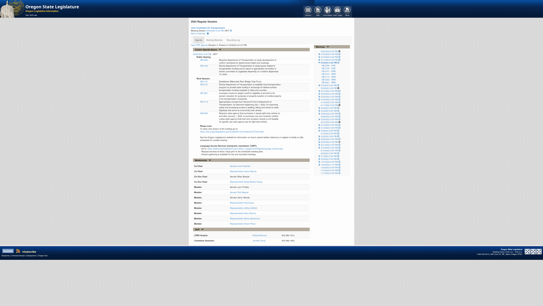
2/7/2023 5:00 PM (329, 156)
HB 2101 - (329, 71)
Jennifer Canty (259, 240)
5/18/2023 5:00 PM (329, 54)
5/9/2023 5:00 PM (329, 62)
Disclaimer (5, 255)
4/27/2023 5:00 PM (329, 91)
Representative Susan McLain (243, 171)
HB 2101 (204, 84)
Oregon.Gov (43, 255)
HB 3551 (204, 93)
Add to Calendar (198, 33)
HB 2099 (204, 60)
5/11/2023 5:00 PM (329, 59)
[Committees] (328, 11)
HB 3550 (204, 113)
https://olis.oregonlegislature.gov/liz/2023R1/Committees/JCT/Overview (232, 131)
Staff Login (33, 15)
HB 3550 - (329, 79)
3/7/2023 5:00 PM (329, 133)
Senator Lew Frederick (240, 166)
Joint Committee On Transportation (208, 27)
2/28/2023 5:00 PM (329, 139)
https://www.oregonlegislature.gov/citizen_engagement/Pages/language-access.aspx (245, 148)
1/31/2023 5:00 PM (329, 161)
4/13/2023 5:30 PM (329, 102)
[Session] (308, 11)
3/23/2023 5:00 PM (329, 119)
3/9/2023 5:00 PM (329, 130)
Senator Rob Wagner (239, 192)
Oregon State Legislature (52, 6)
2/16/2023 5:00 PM (329, 147)
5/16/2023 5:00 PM (329, 57)
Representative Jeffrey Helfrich (243, 208)
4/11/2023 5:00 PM (329, 105)
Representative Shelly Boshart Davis (246, 181)
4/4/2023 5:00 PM (329, 110)
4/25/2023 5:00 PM (329, 93)
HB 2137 (204, 81)
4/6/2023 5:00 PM (329, 108)
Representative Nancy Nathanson (245, 218)
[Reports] (347, 11)
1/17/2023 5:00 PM (329, 173)
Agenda (198, 40)
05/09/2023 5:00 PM (214, 30)
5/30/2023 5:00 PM (329, 51)
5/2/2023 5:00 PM (329, 88)
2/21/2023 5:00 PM (329, 144)
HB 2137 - (329, 74)
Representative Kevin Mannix (243, 213)
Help (27, 15)
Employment (31, 255)
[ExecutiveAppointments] (337, 11)
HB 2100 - (328, 68)
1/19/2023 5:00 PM (329, 170)
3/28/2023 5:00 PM (329, 116)
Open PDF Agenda (199, 45)
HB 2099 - (328, 65)
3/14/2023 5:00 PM (329, 127)
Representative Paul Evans (242, 202)
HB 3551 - (329, 82)
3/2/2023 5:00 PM (329, 136)
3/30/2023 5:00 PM (329, 113)
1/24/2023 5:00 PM (329, 167)
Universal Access (18, 255)
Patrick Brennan (260, 235)
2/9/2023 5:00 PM (329, 153)
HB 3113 (204, 101)
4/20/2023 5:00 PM (329, 96)
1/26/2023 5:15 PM (329, 164)
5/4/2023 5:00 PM (329, 85)
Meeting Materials (214, 40)
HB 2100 (204, 65)
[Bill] (318, 11)
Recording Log (233, 40)
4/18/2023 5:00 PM (329, 99)
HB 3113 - (329, 76)
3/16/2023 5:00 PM (329, 125)
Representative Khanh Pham (243, 223)
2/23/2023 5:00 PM (329, 142)
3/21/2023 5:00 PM (329, 122)
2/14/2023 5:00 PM (329, 150)
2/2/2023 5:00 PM (329, 159)
